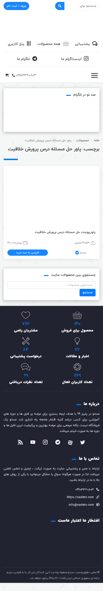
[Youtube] (33, 443)
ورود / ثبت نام (16, 6)
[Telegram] (58, 443)
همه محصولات (48, 44)
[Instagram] (45, 443)
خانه (96, 140)
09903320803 (26, 75)
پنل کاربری (16, 44)
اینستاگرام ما (71, 59)
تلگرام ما (23, 59)
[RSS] (20, 443)
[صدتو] (51, 25)
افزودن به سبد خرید (27, 253)
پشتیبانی (82, 44)
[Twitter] (82, 443)
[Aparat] (70, 442)
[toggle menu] (94, 75)
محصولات (82, 140)
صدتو (83, 253)
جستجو (87, 292)
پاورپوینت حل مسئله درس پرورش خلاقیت (65, 232)
